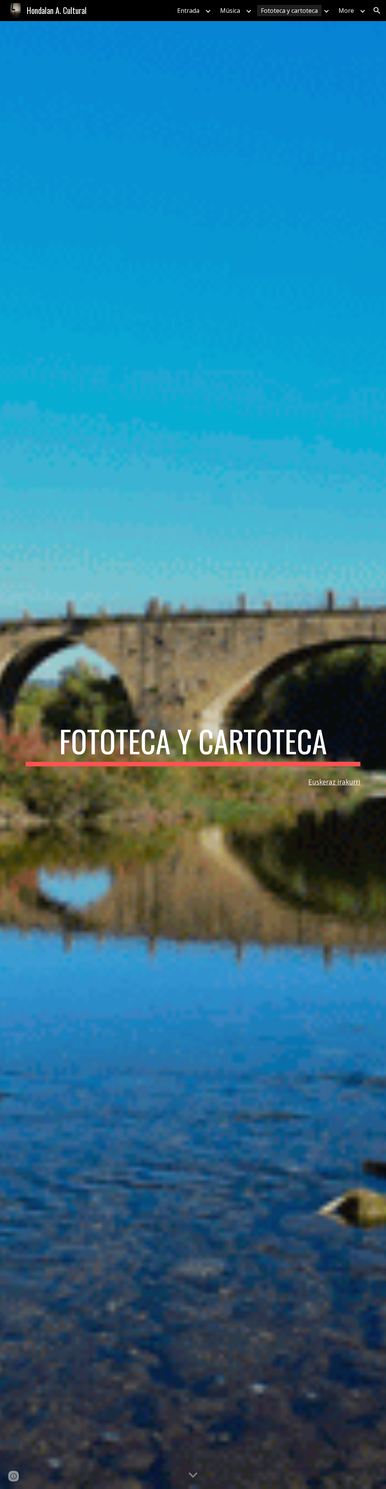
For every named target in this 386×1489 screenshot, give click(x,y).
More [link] (346, 10)
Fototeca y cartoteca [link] (289, 10)
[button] (377, 11)
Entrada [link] (188, 10)
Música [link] (230, 10)
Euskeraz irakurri (334, 781)
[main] (193, 744)
